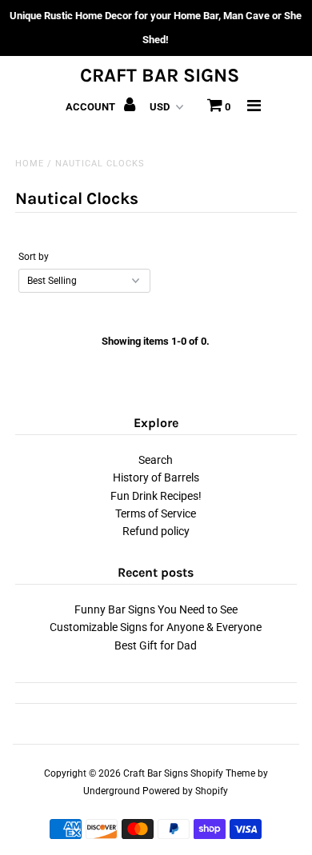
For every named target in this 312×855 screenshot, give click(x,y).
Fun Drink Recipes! (156, 495)
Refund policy (156, 531)
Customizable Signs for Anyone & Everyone (156, 627)
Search (155, 459)
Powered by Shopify (185, 791)
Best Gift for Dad (155, 645)
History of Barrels (156, 477)
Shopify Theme (222, 773)
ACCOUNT (92, 107)
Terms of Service (155, 513)
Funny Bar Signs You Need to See (156, 609)
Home (29, 163)
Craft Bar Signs (159, 75)
